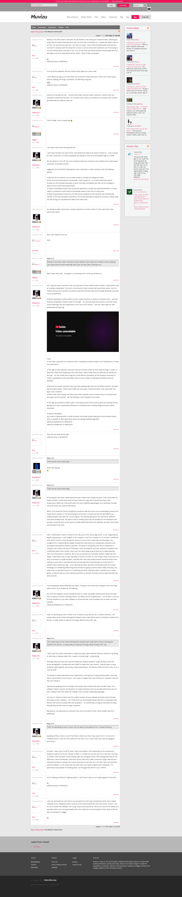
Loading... (37, 846)
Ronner (137, 62)
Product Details (86, 17)
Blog (121, 17)
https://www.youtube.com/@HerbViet (141, 208)
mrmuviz (35, 251)
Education (34, 867)
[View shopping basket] (149, 8)
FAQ (67, 27)
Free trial (145, 17)
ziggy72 (34, 140)
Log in (111, 5)
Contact (33, 865)
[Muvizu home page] (39, 16)
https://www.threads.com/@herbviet (141, 196)
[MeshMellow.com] (50, 880)
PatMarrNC (36, 113)
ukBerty (34, 278)
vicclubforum (137, 154)
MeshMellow (35, 862)
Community (113, 17)
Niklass (137, 39)
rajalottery (140, 104)
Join (123, 5)
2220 (37, 480)
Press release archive (59, 865)
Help (127, 17)
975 (37, 280)
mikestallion (137, 126)
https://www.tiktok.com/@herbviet (141, 200)
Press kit (55, 862)
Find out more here (117, 1)
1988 (37, 142)
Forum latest (133, 28)
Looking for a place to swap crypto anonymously (136, 44)
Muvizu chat (132, 146)
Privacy (74, 862)
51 (36, 253)
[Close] (125, 1)
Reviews (54, 867)
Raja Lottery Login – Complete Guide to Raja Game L (137, 108)
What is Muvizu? (72, 17)
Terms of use (77, 865)
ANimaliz (137, 84)
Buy (135, 17)
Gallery (103, 17)
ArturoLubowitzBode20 (140, 192)
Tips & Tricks (40, 31)
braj (33, 55)
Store (96, 17)
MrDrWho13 (36, 477)
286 (37, 58)
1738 (37, 115)
